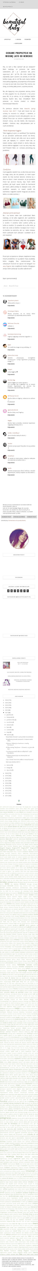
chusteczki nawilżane (5, 866)
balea (36, 825)
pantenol (7, 1098)
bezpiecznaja (30, 837)
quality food (28, 1152)
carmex (17, 858)
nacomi (9, 1053)
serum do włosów (7, 1178)
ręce (1, 1164)
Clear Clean (27, 869)
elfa (35, 903)
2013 (6, 790)
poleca (1, 1134)
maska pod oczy (20, 1024)
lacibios (17, 990)
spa (23, 1191)
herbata (26, 938)
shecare (11, 1182)
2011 (6, 796)
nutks (33, 1064)
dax (1, 880)
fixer (29, 920)
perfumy (31, 1110)
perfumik (26, 1110)
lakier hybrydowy (5, 992)
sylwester (35, 1201)
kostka (8, 972)
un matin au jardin (28, 1225)
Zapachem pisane (13, 300)
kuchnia (5, 987)
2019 (6, 776)
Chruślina (15, 864)
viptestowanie (7, 1232)
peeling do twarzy (32, 1105)
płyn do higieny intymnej (19, 1125)
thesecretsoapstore (17, 1216)
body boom (10, 851)
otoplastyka (31, 1092)
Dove (1, 894)
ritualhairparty (11, 1164)
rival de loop (23, 1164)
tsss (7, 1223)
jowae (30, 954)
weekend (9, 1236)
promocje (12, 1143)
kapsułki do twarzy (33, 955)
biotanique (8, 844)
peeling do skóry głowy (12, 1105)
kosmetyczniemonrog (14, 334)
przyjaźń (9, 1147)
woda (33, 1240)
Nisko (1, 1062)
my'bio (17, 1049)
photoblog (20, 1112)
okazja (31, 1074)
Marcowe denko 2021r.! (13, 762)
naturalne (35, 1056)
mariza (29, 1014)
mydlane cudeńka (5, 1051)
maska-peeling (19, 1026)
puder (31, 1147)
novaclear (2, 1064)
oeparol (7, 1074)
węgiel (22, 1236)
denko (7, 884)
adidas (21, 808)
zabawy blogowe (23, 1251)
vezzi (11, 1231)
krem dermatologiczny (20, 974)
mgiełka (5, 1035)
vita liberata (25, 1232)
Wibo (29, 1236)
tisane (4, 1218)
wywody (12, 1249)
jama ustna (35, 948)
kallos (22, 955)
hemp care (14, 936)
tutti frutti (28, 1223)
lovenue (9, 1004)
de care (13, 880)
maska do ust (28, 1019)
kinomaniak (9, 963)
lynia (4, 1006)
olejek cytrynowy (22, 1078)
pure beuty (11, 1150)
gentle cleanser (10, 927)
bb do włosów (11, 833)
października (11, 720)
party (33, 1098)
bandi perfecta (12, 830)
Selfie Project (18, 1173)
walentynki (14, 1234)
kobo (19, 963)
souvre (20, 1191)
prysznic (10, 1145)
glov (37, 927)
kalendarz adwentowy (15, 955)
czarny (24, 876)
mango (36, 1010)
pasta (10, 1099)
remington (2, 1160)
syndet (14, 1203)
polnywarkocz (19, 1134)
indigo (32, 943)
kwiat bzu (5, 988)
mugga (8, 1048)
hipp (33, 939)
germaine (17, 927)
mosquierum (14, 1046)
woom (33, 1243)
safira (21, 1169)
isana (28, 946)
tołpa (7, 1218)
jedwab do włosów (10, 952)
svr (21, 1201)
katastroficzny (8, 957)
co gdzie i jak (10, 871)
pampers (30, 1096)
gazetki (28, 925)
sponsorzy (7, 1192)
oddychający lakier (33, 1069)
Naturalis (29, 1056)
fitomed (25, 920)
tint (1, 1218)
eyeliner (15, 914)
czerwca (9, 730)
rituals (17, 1164)
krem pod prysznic (29, 981)
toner (18, 1218)
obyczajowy (30, 1065)
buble (9, 857)
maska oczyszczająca (28, 1022)
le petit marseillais (9, 997)
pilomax (12, 1120)
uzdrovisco (20, 1229)
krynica (36, 985)
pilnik (7, 1120)
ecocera (27, 902)
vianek (15, 1231)
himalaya (16, 939)
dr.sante (21, 894)
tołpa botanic (13, 1218)
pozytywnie (3, 1139)
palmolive (24, 1096)
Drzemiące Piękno (13, 311)
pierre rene (28, 1118)
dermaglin (35, 884)
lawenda (2, 997)
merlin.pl (30, 1033)
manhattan (3, 1012)
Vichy (19, 1231)
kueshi (9, 987)
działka (36, 898)
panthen (12, 1098)
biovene (31, 844)
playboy (11, 1122)
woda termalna (31, 1241)
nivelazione (15, 1062)
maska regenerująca (29, 1024)
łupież (24, 1006)
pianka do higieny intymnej (21, 1114)
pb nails (17, 1101)
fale (4, 916)
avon (29, 823)
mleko (36, 1042)
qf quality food (21, 1152)
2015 (6, 785)
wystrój (7, 1249)
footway (11, 923)
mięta (21, 1037)
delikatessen (35, 880)
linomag (26, 1001)
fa (21, 914)
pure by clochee (18, 1150)
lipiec (29, 1001)
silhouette (20, 1183)
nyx (1, 1065)
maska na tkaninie (27, 1021)
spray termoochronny (16, 1194)
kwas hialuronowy (33, 987)
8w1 (30, 807)
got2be (8, 930)
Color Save (26, 871)
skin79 (13, 1185)
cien (24, 866)
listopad (6, 1003)
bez (26, 837)
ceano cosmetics (4, 860)
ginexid (22, 927)
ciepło (24, 867)
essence (9, 911)
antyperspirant (18, 817)
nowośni (18, 1064)
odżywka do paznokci (15, 1073)
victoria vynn (25, 1231)
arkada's (2, 821)
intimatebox (8, 946)
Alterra (21, 812)
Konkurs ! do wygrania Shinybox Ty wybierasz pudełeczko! (23, 680)
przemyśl (36, 1145)
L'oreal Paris (32, 989)
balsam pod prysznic (27, 828)
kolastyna (2, 964)
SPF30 (36, 1191)
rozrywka (26, 1167)
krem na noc (22, 980)
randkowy (13, 1154)
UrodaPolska (29, 1227)
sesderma (2, 1182)
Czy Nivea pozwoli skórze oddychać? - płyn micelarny (19, 752)
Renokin (17, 1160)
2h (18, 807)
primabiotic (9, 1141)
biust (5, 846)
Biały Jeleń (9, 839)
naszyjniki (31, 1055)
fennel (26, 918)
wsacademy (15, 1245)
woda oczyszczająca (20, 1241)
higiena (31, 938)
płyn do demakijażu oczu (26, 1123)
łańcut (14, 1006)
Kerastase (8, 959)
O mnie (21, 2)
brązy (28, 855)
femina (10, 918)
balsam (10, 826)
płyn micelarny (18, 1129)
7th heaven (26, 807)
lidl (17, 999)
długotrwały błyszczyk (5, 893)
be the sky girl (24, 833)
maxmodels (10, 1030)
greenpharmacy (32, 930)
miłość (30, 1037)
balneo (5, 826)
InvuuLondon (18, 946)
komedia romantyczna (26, 966)
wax (1, 1236)
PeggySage (35, 1108)
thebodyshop (9, 1216)
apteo (6, 819)
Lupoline (29, 1004)
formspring (24, 923)
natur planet (10, 1056)
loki (10, 1003)
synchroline (9, 1203)
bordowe (2, 853)
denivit (2, 884)
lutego (9, 767)
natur (36, 1055)
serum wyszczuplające (32, 1180)
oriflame (30, 1090)
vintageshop (33, 1231)
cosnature (31, 873)
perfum (16, 1110)
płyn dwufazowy (8, 1129)
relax (31, 1158)
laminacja (7, 994)
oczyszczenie (18, 1069)
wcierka (5, 1236)
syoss (22, 1203)
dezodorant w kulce (12, 889)
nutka (30, 1064)
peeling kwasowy (25, 1107)
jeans (28, 950)
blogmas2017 (25, 848)
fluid (4, 921)
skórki (27, 1185)
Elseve (9, 905)
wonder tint (29, 1243)
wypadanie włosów (33, 1247)
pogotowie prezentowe (21, 1132)
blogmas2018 (34, 848)
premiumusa (13, 1139)
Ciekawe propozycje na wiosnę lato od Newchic (17, 756)
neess (28, 1058)
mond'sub (8, 1046)
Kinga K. (10, 369)
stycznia (9, 770)
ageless (32, 808)
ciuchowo (30, 868)
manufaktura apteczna (32, 1012)
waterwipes (35, 1234)
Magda (10, 420)
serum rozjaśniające (12, 1180)
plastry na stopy (4, 1122)
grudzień (9, 932)
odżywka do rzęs (26, 1073)
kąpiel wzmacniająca (29, 957)
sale (24, 1169)
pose (7, 1138)
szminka (25, 1207)
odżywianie (25, 1071)
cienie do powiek (30, 866)
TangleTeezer (3, 1212)
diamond (36, 889)
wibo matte (35, 1236)
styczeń (8, 1198)
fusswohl (10, 925)
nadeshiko (19, 1053)
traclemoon (35, 1219)
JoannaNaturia (8, 954)
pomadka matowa (4, 1136)
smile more (29, 1187)
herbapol (6, 938)
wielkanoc (12, 1238)
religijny (36, 1158)
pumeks (20, 1149)
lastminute (19, 996)
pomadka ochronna (14, 1136)
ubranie (2, 1225)
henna (29, 936)
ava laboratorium (6, 823)
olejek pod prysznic (29, 1081)
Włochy (14, 1240)
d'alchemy (18, 878)
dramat (31, 895)
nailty (29, 1053)
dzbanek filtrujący (28, 898)
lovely (4, 1004)
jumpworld (35, 954)
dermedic (10, 886)
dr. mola (15, 894)
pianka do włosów (16, 1116)
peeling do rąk (28, 1103)
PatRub (36, 1099)
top (11, 1219)
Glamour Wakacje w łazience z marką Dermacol (17, 744)
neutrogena (21, 1060)
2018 (6, 778)
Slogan (4, 1187)
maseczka (28, 1015)
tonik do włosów (4, 1219)
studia (36, 1196)
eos (12, 909)
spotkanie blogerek (28, 1192)
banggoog (21, 830)
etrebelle (26, 911)
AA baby (34, 807)
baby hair (14, 825)
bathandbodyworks (12, 832)
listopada (10, 717)
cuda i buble (14, 875)
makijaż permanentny (32, 1008)
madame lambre (31, 1006)
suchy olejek (14, 1200)
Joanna (2, 954)
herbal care (35, 936)
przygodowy (3, 1147)
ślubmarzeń (34, 1207)
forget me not (17, 923)
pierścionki (2, 1120)
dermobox (8, 887)
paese (19, 1094)
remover (8, 1160)
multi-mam (17, 1048)
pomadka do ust (32, 1134)
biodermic (29, 841)
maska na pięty (9, 1021)
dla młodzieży (25, 891)
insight (14, 945)
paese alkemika (25, 1094)
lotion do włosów (24, 1003)
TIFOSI (32, 1216)
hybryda (22, 941)
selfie (12, 1173)
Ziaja (20, 1254)
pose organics (12, 1138)
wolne (23, 1243)
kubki (1, 987)
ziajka (24, 1254)
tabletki (25, 1210)
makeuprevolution (9, 1008)
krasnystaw (29, 972)
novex (6, 1064)
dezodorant (3, 889)
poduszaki (11, 1132)
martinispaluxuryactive (6, 1015)
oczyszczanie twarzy (6, 1069)
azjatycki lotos (34, 823)
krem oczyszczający (5, 981)
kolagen (36, 963)
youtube (36, 1249)
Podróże (35, 1131)
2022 (6, 710)
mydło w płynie (19, 1051)
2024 (6, 705)
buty (29, 857)
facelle (36, 914)
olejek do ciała (31, 1078)
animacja (7, 816)
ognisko (16, 1074)
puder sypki (14, 1149)
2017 (6, 781)
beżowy (36, 837)
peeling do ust (4, 1107)
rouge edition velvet (33, 1165)
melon (25, 1033)
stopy (21, 1196)
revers (36, 1160)
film (5, 920)
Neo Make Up (34, 1058)
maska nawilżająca (18, 1022)
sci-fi (37, 1171)
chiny (1, 864)
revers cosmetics (4, 1162)
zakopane (20, 1252)
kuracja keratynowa (20, 987)
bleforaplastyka (26, 846)
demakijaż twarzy (22, 882)
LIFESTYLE (7, 39)
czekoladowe (6, 878)
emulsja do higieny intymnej (24, 905)
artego (10, 821)
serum (22, 1175)
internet (2, 946)
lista (37, 1001)
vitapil (36, 1232)
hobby (36, 939)
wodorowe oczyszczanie (11, 1243)
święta (12, 1210)
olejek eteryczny (9, 1081)
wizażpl (9, 1240)
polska (25, 1134)
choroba (10, 864)
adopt (25, 808)
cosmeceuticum (21, 873)
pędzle (7, 1112)
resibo (26, 1160)
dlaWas (31, 891)
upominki (3, 1227)
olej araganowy (13, 1076)
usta (1, 1229)
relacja (27, 1158)
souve (16, 1191)
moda (5, 1044)
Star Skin (5, 1196)
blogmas (8, 848)
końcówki (9, 970)
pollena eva (12, 1134)
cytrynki (2, 876)
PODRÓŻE (28, 39)
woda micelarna (10, 1241)
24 (16, 807)
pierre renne (35, 1118)
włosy (19, 1240)
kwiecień (11, 988)
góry (15, 930)
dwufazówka (3, 898)
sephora (14, 1174)
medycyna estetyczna (24, 1031)
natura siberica (23, 1056)
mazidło (23, 1030)
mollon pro (29, 1044)
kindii (33, 961)
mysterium (28, 1051)
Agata (9, 345)
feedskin (2, 918)
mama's (19, 1010)
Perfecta (10, 1110)
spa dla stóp (27, 1191)
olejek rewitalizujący (13, 1083)
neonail (12, 1060)
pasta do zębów (28, 1099)
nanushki (2, 1055)
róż (37, 1167)
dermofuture (15, 887)
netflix (16, 1060)
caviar (32, 858)
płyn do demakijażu (10, 1123)
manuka (15, 1014)
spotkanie (19, 1192)
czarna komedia (9, 876)
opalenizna (8, 1087)
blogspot (30, 849)
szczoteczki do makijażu (31, 1205)
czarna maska (17, 876)
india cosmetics (25, 943)
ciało (17, 866)
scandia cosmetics (20, 1171)
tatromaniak (11, 1212)
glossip (34, 927)
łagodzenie (9, 1006)
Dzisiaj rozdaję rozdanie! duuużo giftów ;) (19, 676)
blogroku (25, 849)
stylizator (2, 1200)
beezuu (7, 837)
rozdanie (7, 1167)
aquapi (15, 819)
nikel (37, 1060)
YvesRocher (13, 1250)
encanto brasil (30, 907)
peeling (31, 1101)
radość (9, 1154)
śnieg (16, 1208)
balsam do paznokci (28, 826)
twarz (35, 1223)
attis (28, 821)
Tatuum (36, 1212)
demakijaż (3, 882)
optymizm (9, 1089)
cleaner (13, 869)
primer (14, 1141)
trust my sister (26, 1221)
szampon (35, 1203)
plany (36, 1120)
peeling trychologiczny (15, 1108)
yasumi (31, 1249)
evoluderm (16, 912)
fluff (1, 921)
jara (12, 950)
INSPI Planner (23, 945)
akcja (6, 810)
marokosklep (34, 1014)
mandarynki (31, 1010)
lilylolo (36, 999)
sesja (7, 1182)
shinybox (31, 1182)
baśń (6, 832)
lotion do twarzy (15, 1003)
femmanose (15, 918)
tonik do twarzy (33, 1218)
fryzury (2, 925)
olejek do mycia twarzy (15, 1080)
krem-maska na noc (33, 983)
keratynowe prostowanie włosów (9, 961)
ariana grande (34, 819)
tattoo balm (26, 1212)
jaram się (17, 950)
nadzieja (25, 1053)
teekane (2, 1214)
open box (14, 1087)
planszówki (31, 1120)
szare (14, 1205)
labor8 (13, 990)
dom (32, 893)
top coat (15, 1219)
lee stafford (25, 997)
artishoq (15, 821)
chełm (36, 862)
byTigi (32, 857)
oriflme (36, 1090)
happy (29, 934)
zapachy (35, 1252)
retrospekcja (31, 1160)
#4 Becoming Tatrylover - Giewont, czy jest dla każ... (20, 748)
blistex (33, 846)
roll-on (1, 1165)
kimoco (20, 961)
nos (34, 1062)
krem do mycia (14, 976)
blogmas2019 (4, 850)
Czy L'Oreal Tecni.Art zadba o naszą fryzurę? (19, 759)
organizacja (17, 1090)
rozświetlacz (32, 1167)
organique (9, 1090)
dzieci (6, 900)
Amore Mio (20, 814)
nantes (36, 1053)
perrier (36, 1110)
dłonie (36, 891)
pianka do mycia (33, 1114)
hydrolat (31, 941)
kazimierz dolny (16, 957)
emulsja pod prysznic (19, 907)
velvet (25, 1229)
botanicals (25, 853)
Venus (33, 1229)
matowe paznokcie (16, 1028)
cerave (20, 862)
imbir (14, 943)
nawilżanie (17, 1058)
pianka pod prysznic (28, 1116)
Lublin (22, 1005)
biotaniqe (2, 844)
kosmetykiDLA (3, 972)
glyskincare (8, 929)
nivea (9, 1062)
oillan (27, 1074)
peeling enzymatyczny (14, 1107)
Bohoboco (31, 851)
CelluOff (21, 860)
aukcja (36, 821)
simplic (25, 1183)
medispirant (15, 1031)
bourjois (2, 855)
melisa (14, 1033)
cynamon (31, 875)
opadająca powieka (26, 1085)
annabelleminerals (28, 816)
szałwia (30, 1203)
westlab (18, 1236)
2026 (6, 700)
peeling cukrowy (9, 1103)
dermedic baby (18, 886)
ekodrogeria (24, 903)
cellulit (16, 860)
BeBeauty (19, 835)
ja (12, 948)
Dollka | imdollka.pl (13, 433)
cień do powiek (11, 867)
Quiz (37, 1152)
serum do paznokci (7, 1176)
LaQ (34, 994)
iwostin (10, 948)
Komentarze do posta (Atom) (17, 520)
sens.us (36, 1173)
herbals (2, 938)
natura (16, 1056)
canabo (2, 858)
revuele (36, 1162)
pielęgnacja (5, 1117)
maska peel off (11, 1024)
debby (17, 880)
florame (32, 920)
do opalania (14, 893)
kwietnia (9, 735)
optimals (35, 1087)
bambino (35, 828)
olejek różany (21, 1083)
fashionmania (34, 916)
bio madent (18, 841)
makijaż (17, 1008)
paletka (36, 1094)
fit (22, 920)
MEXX (1, 1035)
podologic (24, 1131)
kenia (36, 957)
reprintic (21, 1160)
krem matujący (30, 978)
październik (11, 1101)
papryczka (28, 1098)
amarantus (35, 812)
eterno (21, 911)
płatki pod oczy (28, 1122)
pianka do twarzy (5, 1116)
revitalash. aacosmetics (24, 1162)
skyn (37, 1185)
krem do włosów (20, 978)
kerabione (2, 959)
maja (8, 732)
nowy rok (22, 1064)
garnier (22, 925)
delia (30, 880)
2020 (6, 773)
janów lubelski (3, 950)
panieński (35, 1096)
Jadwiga (24, 948)
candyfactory (7, 858)
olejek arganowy (13, 1078)
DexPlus (36, 887)
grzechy (15, 932)
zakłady (15, 1252)
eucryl (31, 911)
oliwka (1, 1085)
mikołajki (26, 1037)
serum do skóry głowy (17, 1176)
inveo (13, 946)
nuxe (36, 1064)
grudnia (9, 715)
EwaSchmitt (25, 912)
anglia (1, 816)
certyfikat (25, 862)
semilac (24, 1173)
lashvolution (12, 996)
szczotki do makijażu (5, 1207)
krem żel (24, 983)
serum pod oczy (30, 1178)
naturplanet (11, 1058)
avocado (26, 823)
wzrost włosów (17, 1249)
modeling (9, 1044)
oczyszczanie (34, 1067)
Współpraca (8, 6)
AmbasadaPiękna (4, 814)
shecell (15, 1182)
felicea (6, 918)
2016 (6, 783)
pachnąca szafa (13, 1094)
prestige (32, 1139)
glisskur (29, 927)
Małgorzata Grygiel (5, 1010)
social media (18, 1189)
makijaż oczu (23, 1008)
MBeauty (28, 1030)
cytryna (36, 875)
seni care (31, 1173)
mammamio (24, 1010)
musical (31, 1048)
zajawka (10, 1252)
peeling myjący (4, 1108)
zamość (30, 1252)
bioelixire (35, 841)
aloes (1, 812)
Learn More (16, 1269)
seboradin (2, 1173)
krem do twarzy (10, 978)
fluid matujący (22, 921)
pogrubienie (31, 1132)
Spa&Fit (33, 1191)
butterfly (25, 857)
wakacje (8, 1234)
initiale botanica (4, 945)
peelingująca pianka (27, 1108)
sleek (1, 1187)
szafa (26, 1203)
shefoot (20, 1182)
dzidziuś (2, 900)
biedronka (15, 839)
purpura (9, 1152)
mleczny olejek (30, 1042)
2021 (6, 712)
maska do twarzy (20, 1019)
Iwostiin (6, 948)
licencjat (13, 999)
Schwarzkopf (30, 1171)
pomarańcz (28, 1136)
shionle (36, 1182)
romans (6, 1165)
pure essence (26, 1150)
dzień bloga (31, 900)
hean (33, 934)
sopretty (27, 1189)
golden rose (24, 929)
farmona (22, 916)
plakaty (21, 1120)
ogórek (20, 1074)
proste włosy (24, 1143)
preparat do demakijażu (23, 1139)
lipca (8, 727)
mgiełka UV (3, 1037)
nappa (20, 1055)
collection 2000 (19, 871)
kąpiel (22, 957)
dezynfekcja (20, 889)
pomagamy (22, 1136)
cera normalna (9, 862)
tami (37, 1210)
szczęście (22, 1205)
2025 (6, 703)
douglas (36, 893)
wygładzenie (11, 1247)
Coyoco (1, 875)
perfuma (20, 1110)
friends (36, 923)
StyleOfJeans (14, 1198)
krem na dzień (13, 980)
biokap (13, 842)
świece (8, 1210)
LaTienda (25, 996)
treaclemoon (3, 1221)
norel (31, 1062)
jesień (36, 952)
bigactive (2, 841)
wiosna (21, 1238)
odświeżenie (18, 1071)
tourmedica (28, 1219)
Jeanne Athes (23, 950)
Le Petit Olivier (18, 997)
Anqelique (11, 456)
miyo (8, 1040)
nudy (27, 1064)
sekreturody (8, 1173)
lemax (1, 999)
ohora (23, 1074)
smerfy (24, 1187)
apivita (36, 817)
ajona (36, 808)
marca (9, 765)
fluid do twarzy (11, 921)
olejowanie (28, 1083)
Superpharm (8, 1201)
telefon (11, 1214)
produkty (28, 1141)
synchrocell (3, 1203)
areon (19, 819)
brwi (37, 855)
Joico (21, 954)
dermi (30, 886)
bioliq (22, 842)
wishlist (26, 1238)
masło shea (35, 1026)
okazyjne (2, 1076)
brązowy (25, 855)
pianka (30, 1112)
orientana (24, 1090)
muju (12, 1048)
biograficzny (7, 842)
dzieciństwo (12, 900)
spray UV (25, 1194)
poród (36, 1136)
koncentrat (2, 968)
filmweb (9, 920)
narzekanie (26, 1055)
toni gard (22, 1218)
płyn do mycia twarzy (20, 1127)
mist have (35, 1039)
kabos (1, 955)
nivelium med (21, 1062)
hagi (24, 932)
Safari (17, 1169)
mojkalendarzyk (18, 1044)
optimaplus (3, 1089)
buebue (20, 857)
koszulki (13, 972)
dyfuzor (9, 898)
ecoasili (23, 902)
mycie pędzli (34, 1049)
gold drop (18, 929)
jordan (27, 954)
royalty (1, 1167)
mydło (12, 1051)
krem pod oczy (17, 981)
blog (37, 846)
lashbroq (6, 996)
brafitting (19, 855)
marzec (15, 1015)
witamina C (35, 1238)
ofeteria (11, 1074)
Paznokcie (3, 1101)
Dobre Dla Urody (13, 355)
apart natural (30, 817)
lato (29, 996)
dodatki (20, 893)
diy (4, 891)
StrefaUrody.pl (27, 1196)
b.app (1, 825)
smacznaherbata (18, 1187)
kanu (26, 955)
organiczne (28, 1089)
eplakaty (16, 909)
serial (18, 1174)
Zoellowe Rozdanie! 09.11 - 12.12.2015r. (22, 663)
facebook (25, 914)
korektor (15, 970)
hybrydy (26, 941)
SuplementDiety (15, 1201)
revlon (32, 1162)
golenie (36, 929)
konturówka (3, 970)
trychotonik (3, 1223)
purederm (32, 1150)
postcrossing (35, 1138)
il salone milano (4, 943)
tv (31, 1223)
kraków (24, 972)
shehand (25, 1182)
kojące (26, 963)
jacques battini (18, 948)
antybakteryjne (4, 817)
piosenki (17, 1120)
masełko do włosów (10, 1017)
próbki (6, 1145)
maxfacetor (35, 1028)
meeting (10, 1033)
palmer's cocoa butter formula (8, 1096)
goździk (12, 930)
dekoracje (25, 880)
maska (18, 1017)
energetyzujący (7, 909)
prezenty (3, 1141)
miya (4, 1040)
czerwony (12, 878)
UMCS (20, 1225)
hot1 (11, 941)
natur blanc (3, 1056)
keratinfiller (29, 959)
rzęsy (13, 1169)
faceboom (30, 914)
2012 (6, 793)
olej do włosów (31, 1076)
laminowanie (14, 994)
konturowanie (34, 968)
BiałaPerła (2, 839)
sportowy (13, 1192)
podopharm (29, 1131)
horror (8, 941)
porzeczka (2, 1138)
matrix (24, 1028)
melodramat (19, 1033)
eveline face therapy (5, 912)
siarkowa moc (4, 1183)
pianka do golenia (8, 1114)
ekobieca (18, 903)
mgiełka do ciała (12, 1035)
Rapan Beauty (20, 1154)
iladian (11, 943)
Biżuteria (15, 846)
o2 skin (14, 1065)
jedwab (32, 950)
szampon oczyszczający (6, 1205)
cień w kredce (19, 867)
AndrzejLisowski (34, 814)
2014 (6, 788)
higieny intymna (9, 939)
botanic (20, 853)
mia (7, 1037)
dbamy (8, 880)
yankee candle (25, 1249)
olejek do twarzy (26, 1080)
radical (2, 1154)
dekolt (20, 880)
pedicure (22, 1101)
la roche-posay (4, 990)
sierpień (11, 1183)
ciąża (21, 866)
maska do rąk (3, 1019)
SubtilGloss (8, 1200)
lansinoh (30, 994)
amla (16, 814)
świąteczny (20, 1208)
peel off (27, 1101)
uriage (11, 1227)
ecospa (36, 902)
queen (33, 1152)
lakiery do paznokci (17, 992)
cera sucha (16, 862)
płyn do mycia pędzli (8, 1127)
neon (8, 1060)
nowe (9, 1064)
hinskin (22, 939)
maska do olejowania (32, 1017)
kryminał (31, 985)
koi (23, 963)
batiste (20, 832)
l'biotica (15, 989)
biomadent (27, 842)
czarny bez (29, 876)
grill (5, 932)
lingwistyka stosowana (17, 1001)
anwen (24, 817)
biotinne (14, 844)
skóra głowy (22, 1185)
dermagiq (29, 884)
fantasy (17, 916)
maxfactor (3, 1030)
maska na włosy (7, 1023)
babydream (27, 825)
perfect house (3, 1110)
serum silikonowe (22, 1180)
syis (27, 1201)
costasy (36, 873)
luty (33, 1004)
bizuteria (10, 846)
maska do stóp (11, 1019)
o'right (9, 1065)
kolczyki (9, 964)
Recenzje (19, 1156)
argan (22, 819)
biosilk (36, 842)
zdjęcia (8, 1254)
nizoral (28, 1062)
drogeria (20, 896)
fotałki (32, 923)
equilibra (21, 909)
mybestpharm (23, 1049)
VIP (37, 1231)
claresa (2, 869)
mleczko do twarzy (9, 1042)
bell (11, 837)
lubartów (17, 1004)
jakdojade (29, 948)
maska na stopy (17, 1021)
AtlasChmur (24, 821)
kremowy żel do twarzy (6, 985)
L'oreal (26, 989)
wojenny (20, 1243)
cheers (32, 862)
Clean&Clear (7, 869)
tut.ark (22, 1223)
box (7, 855)
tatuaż (31, 1212)
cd (37, 858)
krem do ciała (30, 974)
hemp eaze (20, 936)
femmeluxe (21, 918)
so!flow (5, 1189)
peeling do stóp (23, 1105)
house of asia (16, 941)
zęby (17, 1254)
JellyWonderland (30, 952)
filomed (16, 920)
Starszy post (31, 517)
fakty (1, 916)
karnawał (2, 957)
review (10, 1162)
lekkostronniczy (34, 997)
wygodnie (16, 1247)
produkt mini (21, 1141)
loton (30, 1003)
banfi (17, 830)
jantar (9, 950)
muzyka (13, 1049)
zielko (32, 1254)
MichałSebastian (15, 1037)
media (36, 1030)
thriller (29, 1216)
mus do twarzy (24, 1048)
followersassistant (4, 923)
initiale (36, 943)
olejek (7, 1078)
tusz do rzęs (16, 1224)
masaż (19, 1015)
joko (24, 954)
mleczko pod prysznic (20, 1042)
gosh (5, 930)
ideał (37, 941)
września (9, 722)
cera (26, 860)
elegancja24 (30, 903)
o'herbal (5, 1065)
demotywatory (30, 882)
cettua (29, 862)
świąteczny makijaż (29, 1208)
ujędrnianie (16, 1225)
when (26, 1236)
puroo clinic (3, 1152)
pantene (2, 1098)
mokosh (24, 1044)
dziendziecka (24, 900)
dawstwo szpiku (34, 878)
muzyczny (8, 1049)
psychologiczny (21, 1147)
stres (33, 1196)
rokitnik (36, 1164)
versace (7, 1231)
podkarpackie (34, 1129)
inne (10, 945)
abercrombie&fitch (10, 808)
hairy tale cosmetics (5, 934)
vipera (1, 1232)
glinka (25, 927)
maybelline (17, 1030)
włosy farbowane (26, 1240)
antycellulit (11, 817)
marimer (19, 1014)
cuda (8, 875)
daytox (4, 880)
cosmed (27, 873)
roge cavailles (30, 1164)
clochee (36, 869)
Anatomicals (26, 814)
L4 (37, 988)
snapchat (34, 1187)
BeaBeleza (31, 833)
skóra (17, 1185)
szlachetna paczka (17, 1207)
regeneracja (35, 1156)
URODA (18, 39)
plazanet (21, 1122)
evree (20, 912)
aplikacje (2, 819)
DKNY (7, 891)
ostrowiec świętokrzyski (20, 1092)
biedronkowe (22, 839)
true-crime (18, 1221)
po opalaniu (27, 1129)
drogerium (35, 896)
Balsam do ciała (17, 826)
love (33, 1003)
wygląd (5, 1247)
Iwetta (9, 468)
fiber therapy (31, 918)
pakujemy (31, 1094)
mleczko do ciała (14, 1040)
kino (37, 961)
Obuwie (24, 1065)
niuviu (5, 1062)
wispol (29, 1238)
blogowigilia (19, 849)
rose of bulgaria (17, 1165)
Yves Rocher (4, 1251)
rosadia (10, 1165)
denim (36, 882)
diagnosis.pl (30, 889)
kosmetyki (33, 970)
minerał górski (3, 1039)
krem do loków (6, 976)
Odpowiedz (11, 305)
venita (28, 1229)
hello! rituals (7, 936)
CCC (35, 858)
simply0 (30, 1183)
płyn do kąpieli (30, 1125)
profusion (2, 1143)
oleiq (7, 1076)
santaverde (7, 1171)
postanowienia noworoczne (24, 1138)
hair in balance (29, 932)
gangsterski (16, 925)
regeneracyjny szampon (6, 1158)
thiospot (24, 1216)
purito (36, 1150)
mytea (33, 1051)
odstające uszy (3, 1071)
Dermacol (23, 884)
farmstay (28, 916)
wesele (13, 1236)
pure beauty (31, 1149)
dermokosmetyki (24, 887)
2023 (6, 707)
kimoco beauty (27, 961)
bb (6, 833)
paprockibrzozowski (20, 1098)
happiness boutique (22, 934)
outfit (36, 1092)
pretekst (36, 1139)
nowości (13, 1064)
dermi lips (35, 886)
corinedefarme (13, 873)
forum (29, 923)
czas (34, 876)
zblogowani (3, 1254)
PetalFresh (2, 1112)
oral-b (14, 1089)
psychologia (14, 1147)
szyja (28, 1207)
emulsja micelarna (9, 907)
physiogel (25, 1112)
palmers (19, 1096)
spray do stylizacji (5, 1194)
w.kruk (1, 1234)
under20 (36, 1225)
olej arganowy (22, 1076)
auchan (32, 821)
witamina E (3, 1240)
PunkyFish (24, 1149)
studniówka (3, 1198)
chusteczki (21, 864)
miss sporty (22, 1039)
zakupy (25, 1252)
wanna (19, 1234)
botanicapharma (34, 853)
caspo (20, 858)
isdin (32, 946)
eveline (35, 911)
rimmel (5, 1164)
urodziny (35, 1227)
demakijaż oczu (12, 882)
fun (5, 925)
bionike (32, 842)
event (11, 912)
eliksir (5, 905)
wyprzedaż (2, 1249)
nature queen (3, 1058)
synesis (18, 1203)
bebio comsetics (27, 835)
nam (33, 1053)
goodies (2, 930)
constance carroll (4, 873)
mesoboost (35, 1033)
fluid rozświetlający (32, 921)
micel (9, 1037)
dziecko (17, 900)
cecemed (11, 860)
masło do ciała (28, 1026)
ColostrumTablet (34, 871)
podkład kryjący (8, 1131)
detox (31, 887)
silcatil (15, 1183)
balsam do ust (8, 828)
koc (22, 963)
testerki (20, 1214)
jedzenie (17, 952)
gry (12, 932)
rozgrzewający (14, 1167)
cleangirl (17, 869)
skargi (36, 1183)
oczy (27, 1067)
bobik (1, 851)
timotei (36, 1216)
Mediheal (2, 1031)
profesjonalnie (34, 1141)
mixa (1, 1040)
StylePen (21, 1198)
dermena (25, 886)
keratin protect (21, 959)
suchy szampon (22, 1200)
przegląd (31, 1145)
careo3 (13, 858)
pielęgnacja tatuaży (16, 1118)
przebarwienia (24, 1145)
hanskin (14, 934)
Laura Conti (34, 996)
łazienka (19, 1006)
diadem (25, 889)
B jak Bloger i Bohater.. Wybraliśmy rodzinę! (19, 672)
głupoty (13, 929)
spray (36, 1192)
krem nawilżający (32, 980)
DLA (10, 891)
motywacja (32, 1046)
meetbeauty (3, 1033)
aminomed (11, 814)
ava (1, 823)
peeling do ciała (19, 1103)
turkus (10, 1223)
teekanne (6, 1214)
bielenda (29, 839)
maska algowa (23, 1017)
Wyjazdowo (22, 1247)
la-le (11, 990)
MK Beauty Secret (13, 396)
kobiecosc (15, 963)
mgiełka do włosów (33, 1035)
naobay (7, 1055)
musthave (2, 1049)
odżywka (30, 1071)
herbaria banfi (13, 938)
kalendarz (5, 955)
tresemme (9, 1221)
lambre (26, 992)
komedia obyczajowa (12, 966)
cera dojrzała (31, 860)
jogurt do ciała (16, 954)
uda (11, 1225)
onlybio (18, 1085)
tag (29, 1210)
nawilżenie (24, 1058)
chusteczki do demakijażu (31, 864)
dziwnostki (8, 902)
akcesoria (2, 810)
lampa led (20, 994)
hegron (1, 936)
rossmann (24, 1166)
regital (23, 1158)
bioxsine (36, 844)
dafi (25, 878)
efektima (9, 904)
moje (13, 1044)
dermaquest (3, 886)
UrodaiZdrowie (22, 1227)
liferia (20, 999)
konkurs (28, 968)
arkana (6, 821)
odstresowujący (11, 1071)
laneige (25, 994)
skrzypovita (32, 1185)
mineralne (35, 1037)
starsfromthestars (13, 1196)
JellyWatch (23, 952)
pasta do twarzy (17, 1099)
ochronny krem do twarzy (17, 1067)
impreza (18, 943)
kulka (13, 987)
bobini (5, 851)
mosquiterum (21, 1046)
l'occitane (21, 988)
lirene (33, 1001)
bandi (6, 830)
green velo (25, 930)
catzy (28, 858)
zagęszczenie (3, 1252)
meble (32, 1030)
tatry (15, 1212)
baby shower (21, 825)
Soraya (32, 1189)
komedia (29, 965)
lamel (30, 992)
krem (4, 974)
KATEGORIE (18, 43)
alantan (27, 810)
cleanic (21, 869)
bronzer (33, 855)
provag (2, 1145)
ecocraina (31, 902)
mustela (36, 1048)
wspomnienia (22, 1245)
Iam (34, 941)
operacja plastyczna (28, 1087)
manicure (9, 1012)
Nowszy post (6, 517)
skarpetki (2, 1185)
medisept (8, 1031)
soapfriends (11, 1189)
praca (7, 1139)
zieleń (28, 1254)
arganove (27, 819)
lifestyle (31, 999)
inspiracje (29, 945)
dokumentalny (26, 893)
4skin (20, 807)
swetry (23, 1201)
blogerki (2, 848)
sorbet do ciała (10, 1191)
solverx (23, 1189)
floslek (36, 920)
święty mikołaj (19, 1210)
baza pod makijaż (30, 832)
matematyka (6, 1028)
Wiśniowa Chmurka (13, 323)
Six (33, 1183)
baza (23, 832)
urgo (7, 1227)
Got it (24, 1269)
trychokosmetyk (34, 1221)
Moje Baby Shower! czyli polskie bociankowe (19, 737)
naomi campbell (14, 1055)
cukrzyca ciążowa (23, 875)
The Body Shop (27, 1214)
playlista (16, 1122)
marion (24, 1014)
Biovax (26, 844)
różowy (4, 1169)
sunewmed (30, 1200)
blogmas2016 (16, 848)
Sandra (10, 443)
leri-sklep (6, 999)
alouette (10, 812)
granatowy (19, 930)
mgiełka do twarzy (22, 1035)
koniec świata (21, 968)
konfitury (15, 968)
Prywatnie (16, 1145)
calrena (36, 857)
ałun (25, 812)
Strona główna (9, 2)
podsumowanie (4, 1132)
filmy (12, 920)
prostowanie (30, 1143)
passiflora (6, 1099)
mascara (23, 1015)
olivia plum (35, 1083)
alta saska (16, 812)
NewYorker (27, 1060)
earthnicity (17, 902)
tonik (27, 1218)
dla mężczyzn (16, 891)
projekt (7, 1143)
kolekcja (14, 964)
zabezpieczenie (34, 1250)
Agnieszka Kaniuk (13, 410)
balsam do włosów (17, 828)
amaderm (29, 812)
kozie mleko (19, 972)
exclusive (31, 912)
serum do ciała (29, 1174)
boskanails (14, 853)
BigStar (6, 841)
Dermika (2, 887)
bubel (5, 857)
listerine (2, 1003)
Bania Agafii (27, 830)
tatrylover (20, 1212)
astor (19, 821)
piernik (23, 1118)
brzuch (2, 857)
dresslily (9, 896)
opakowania (35, 1085)
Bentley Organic (16, 837)
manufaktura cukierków (6, 1014)
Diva (1, 891)
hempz (26, 936)
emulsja (13, 905)
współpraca (29, 1245)
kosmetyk (22, 970)
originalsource (4, 1092)
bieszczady (35, 839)
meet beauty (34, 1031)
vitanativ (31, 1232)
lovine (12, 1004)
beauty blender (10, 835)
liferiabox (26, 999)
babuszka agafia (7, 825)
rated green (28, 1154)
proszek (36, 1143)
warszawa (23, 1234)
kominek (36, 966)
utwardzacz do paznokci (9, 1229)
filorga (20, 920)
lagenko (22, 990)
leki (29, 997)
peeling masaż (34, 1107)
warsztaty (29, 1234)
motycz (27, 1046)
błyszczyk (35, 849)
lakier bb (26, 990)
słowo (12, 1187)
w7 (4, 1234)
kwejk (1, 988)
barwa (32, 830)
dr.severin (25, 894)
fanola (12, 916)
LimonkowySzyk (4, 1001)
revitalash (15, 1162)
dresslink (14, 896)
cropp (5, 875)
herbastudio (21, 938)
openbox (20, 1087)
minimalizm (10, 1039)
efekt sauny (3, 903)
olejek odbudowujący (18, 1081)
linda (10, 1001)
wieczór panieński (4, 1238)
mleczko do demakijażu (25, 1040)
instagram (35, 945)
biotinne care (20, 844)
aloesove (5, 812)
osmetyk (11, 1092)
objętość (19, 1065)
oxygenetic (2, 1094)
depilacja (16, 884)
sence (27, 1173)
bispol (1, 846)
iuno (35, 946)
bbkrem (17, 833)
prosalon (17, 1143)
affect (28, 808)
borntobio (7, 853)
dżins (13, 902)
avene (21, 823)
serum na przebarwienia (19, 1178)
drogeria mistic (27, 896)
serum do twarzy (28, 1176)
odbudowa (25, 1069)
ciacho (13, 866)
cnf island (2, 871)
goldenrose (31, 929)
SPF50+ (2, 1192)
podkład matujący (17, 1131)
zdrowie (13, 1254)
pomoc (33, 1136)
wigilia (17, 1238)
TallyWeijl (32, 1210)
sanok (33, 1169)
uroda (15, 1227)
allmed (36, 810)
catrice (25, 859)
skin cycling (8, 1185)
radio (5, 1154)
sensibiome (8, 1174)
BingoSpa (12, 841)
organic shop (21, 1089)
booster (36, 851)
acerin (17, 808)
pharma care (13, 1112)
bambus (2, 830)
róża (1, 1169)
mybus (29, 1049)
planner (26, 1120)
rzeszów (9, 1169)
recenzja (10, 1156)
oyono (7, 1094)
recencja (2, 1156)
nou (37, 1062)
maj (37, 1006)
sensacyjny (3, 1174)
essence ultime (15, 911)
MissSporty (29, 1039)
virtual (13, 1232)
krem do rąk (22, 976)
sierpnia (9, 725)
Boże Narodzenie (12, 855)
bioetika (2, 842)
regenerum (17, 1158)
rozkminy (20, 1167)
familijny (8, 916)
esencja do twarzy (29, 909)
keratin (14, 959)
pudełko (27, 1147)
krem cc (13, 974)
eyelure (19, 914)
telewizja (15, 1214)
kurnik (26, 987)
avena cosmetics (15, 823)
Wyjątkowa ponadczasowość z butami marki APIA (19, 740)
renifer (12, 1160)
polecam (6, 1134)
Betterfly (22, 837)
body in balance (18, 851)
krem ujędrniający (16, 983)
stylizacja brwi (34, 1198)
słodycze (8, 1187)
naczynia (14, 1053)
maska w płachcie (10, 1026)
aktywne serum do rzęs (14, 810)
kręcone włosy (16, 985)
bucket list (14, 857)
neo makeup (3, 1060)
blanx (20, 846)
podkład (2, 1131)
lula (25, 1004)
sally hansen (28, 1169)
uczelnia (7, 1225)
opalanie (2, 1087)
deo (11, 884)
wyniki (26, 1247)
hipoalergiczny (28, 939)
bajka (33, 825)
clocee (32, 869)
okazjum (36, 1074)
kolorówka (21, 965)
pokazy (36, 1132)
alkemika (32, 810)
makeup (2, 1008)
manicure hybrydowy (18, 1012)
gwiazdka (20, 932)
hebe (36, 934)
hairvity (36, 932)
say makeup (13, 1171)
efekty (13, 903)
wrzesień (9, 1245)
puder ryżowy (7, 1149)
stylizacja (26, 1198)
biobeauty (23, 841)
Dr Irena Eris (8, 895)
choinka (6, 864)
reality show (34, 1154)
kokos (32, 963)
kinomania (3, 963)
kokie (29, 963)
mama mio (13, 1010)
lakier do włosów (33, 990)
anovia (36, 816)
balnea (1, 826)
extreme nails (8, 914)
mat (1, 1028)
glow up (2, 929)
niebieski (33, 1060)
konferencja (9, 968)
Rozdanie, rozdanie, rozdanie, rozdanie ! (19, 689)
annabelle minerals (16, 816)
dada (22, 878)
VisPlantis (18, 1232)
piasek (36, 1116)
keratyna (35, 959)
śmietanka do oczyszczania (7, 1208)
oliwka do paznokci (9, 1085)
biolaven (18, 842)
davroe (28, 878)
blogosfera (12, 850)
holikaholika (3, 941)
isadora (24, 946)
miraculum (16, 1039)
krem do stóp (30, 976)
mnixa (1, 1044)
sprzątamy (31, 1194)
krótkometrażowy (24, 985)
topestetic (21, 1219)
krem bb (8, 974)
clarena (35, 868)
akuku (23, 810)
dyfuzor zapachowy (17, 898)
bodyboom (25, 851)
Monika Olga (11, 380)
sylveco (30, 1201)
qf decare (13, 1152)
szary (18, 1205)
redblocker (27, 1156)
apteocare (10, 819)
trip (14, 1221)
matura (29, 1028)
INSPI (17, 945)
